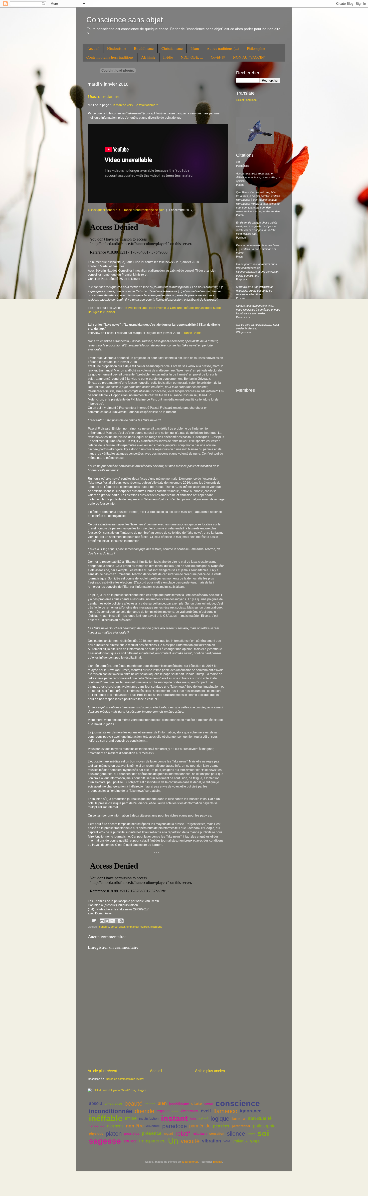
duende (144, 1111)
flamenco (225, 1111)
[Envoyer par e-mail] (102, 920)
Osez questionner (103, 96)
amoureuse (113, 1103)
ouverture (153, 1126)
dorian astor (118, 926)
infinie (131, 1118)
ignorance (250, 1110)
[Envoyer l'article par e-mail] (94, 920)
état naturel (189, 1111)
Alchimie (148, 57)
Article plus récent (102, 1071)
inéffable (105, 1118)
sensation (216, 1133)
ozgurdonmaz (189, 1161)
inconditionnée (110, 1111)
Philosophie (256, 48)
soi (263, 1133)
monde (93, 1125)
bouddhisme (179, 1103)
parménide (200, 1125)
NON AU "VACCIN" (249, 57)
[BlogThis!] (106, 920)
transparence (152, 1140)
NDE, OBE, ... (192, 57)
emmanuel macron (137, 926)
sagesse (105, 1140)
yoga (255, 1141)
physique (96, 1133)
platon (114, 1133)
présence (151, 1133)
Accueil (93, 48)
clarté (196, 1103)
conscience (238, 1103)
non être (135, 1125)
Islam (195, 48)
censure (104, 926)
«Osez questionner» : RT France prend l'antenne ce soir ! (126, 210)
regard (168, 1133)
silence (236, 1133)
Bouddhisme (144, 48)
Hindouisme (116, 48)
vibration (211, 1140)
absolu (95, 1103)
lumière (238, 1118)
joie (193, 1118)
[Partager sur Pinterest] (121, 920)
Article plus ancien (210, 1071)
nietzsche (156, 926)
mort (102, 1126)
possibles (131, 1133)
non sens (115, 1126)
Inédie (168, 57)
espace (163, 1111)
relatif (182, 1133)
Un (173, 1140)
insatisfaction (148, 1118)
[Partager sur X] (111, 920)
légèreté (203, 1118)
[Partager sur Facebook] (116, 920)
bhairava (150, 1103)
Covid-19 (218, 57)
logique (220, 1118)
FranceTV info (192, 333)
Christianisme (172, 48)
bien (162, 1103)
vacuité (190, 1141)
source (130, 1141)
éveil (206, 1110)
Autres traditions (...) (223, 48)
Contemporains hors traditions (109, 57)
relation (200, 1133)
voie (227, 1141)
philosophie (264, 1125)
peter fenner (241, 1126)
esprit (175, 1111)
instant (174, 1118)
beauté (133, 1103)
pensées (221, 1126)
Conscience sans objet (124, 20)
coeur (208, 1103)
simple (251, 1133)
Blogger (217, 1161)
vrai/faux (240, 1141)
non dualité (260, 1118)
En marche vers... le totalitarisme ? (134, 105)
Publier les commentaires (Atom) (124, 1078)
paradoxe (174, 1126)
